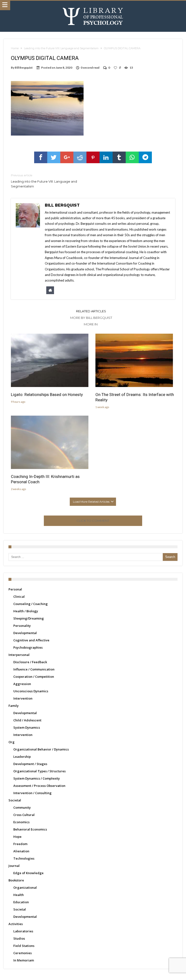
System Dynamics (26, 727)
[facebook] (40, 157)
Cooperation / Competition (33, 676)
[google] (66, 157)
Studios (19, 938)
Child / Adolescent (27, 720)
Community (22, 807)
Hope (17, 836)
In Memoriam (23, 960)
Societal (14, 800)
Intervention (22, 698)
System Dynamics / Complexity (36, 778)
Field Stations (23, 946)
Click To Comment (93, 521)
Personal (15, 589)
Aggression (22, 684)
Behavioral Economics (30, 829)
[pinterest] (93, 157)
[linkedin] (106, 157)
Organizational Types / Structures (39, 771)
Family (13, 705)
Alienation (21, 851)
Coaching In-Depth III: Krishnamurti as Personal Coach (45, 479)
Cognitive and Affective (31, 640)
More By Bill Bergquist (91, 318)
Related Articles (91, 311)
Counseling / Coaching (30, 604)
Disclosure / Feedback (30, 662)
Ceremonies (22, 953)
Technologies (23, 858)
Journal (14, 865)
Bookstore (16, 880)
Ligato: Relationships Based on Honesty (47, 394)
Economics (21, 822)
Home (15, 48)
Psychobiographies (28, 647)
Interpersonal (19, 655)
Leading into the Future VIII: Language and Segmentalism (61, 48)
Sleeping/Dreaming (28, 618)
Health (18, 895)
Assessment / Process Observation (39, 785)
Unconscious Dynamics (30, 691)
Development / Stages (30, 764)
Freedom (20, 844)
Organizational (25, 887)
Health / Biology (25, 611)
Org (11, 742)
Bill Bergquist (24, 67)
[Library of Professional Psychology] (93, 5)
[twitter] (53, 157)
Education (21, 902)
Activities (15, 924)
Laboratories (23, 931)
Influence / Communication (33, 669)
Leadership (22, 756)
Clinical (19, 596)
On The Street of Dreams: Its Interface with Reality (134, 397)
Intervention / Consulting (32, 793)
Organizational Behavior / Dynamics (41, 749)
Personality (22, 625)
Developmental (25, 633)
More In (91, 324)
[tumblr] (119, 157)
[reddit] (79, 157)
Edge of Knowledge (28, 873)
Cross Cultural (24, 815)
